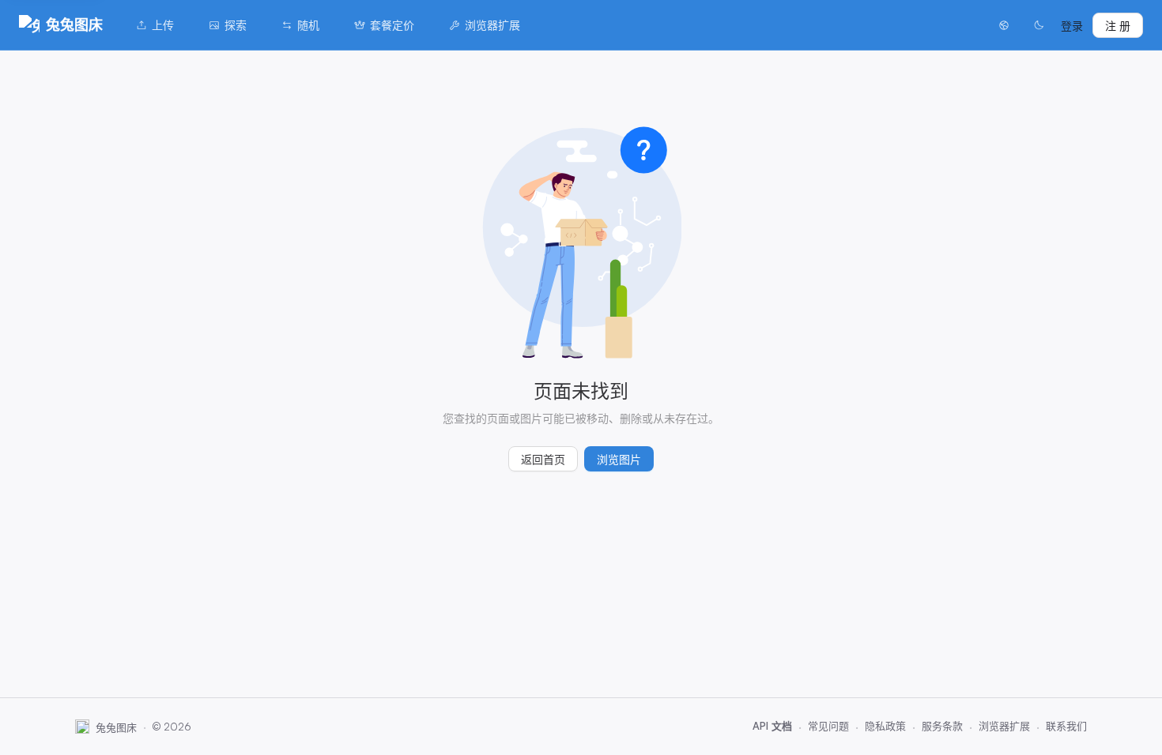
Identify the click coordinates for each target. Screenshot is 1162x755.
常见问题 (828, 725)
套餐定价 (392, 25)
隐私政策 (885, 725)
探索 (235, 25)
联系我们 (1066, 725)
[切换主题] (1038, 25)
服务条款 (942, 725)
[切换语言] (1004, 25)
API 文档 (772, 725)
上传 (163, 25)
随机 (308, 25)
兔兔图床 (74, 24)
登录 (1072, 25)
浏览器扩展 (492, 25)
